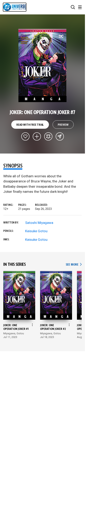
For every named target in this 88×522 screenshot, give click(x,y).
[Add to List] (37, 136)
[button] (72, 7)
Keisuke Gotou (36, 231)
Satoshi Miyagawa (39, 223)
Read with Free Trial (30, 125)
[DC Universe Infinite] (14, 7)
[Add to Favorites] (25, 136)
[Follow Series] (48, 136)
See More (74, 265)
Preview (63, 125)
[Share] (60, 136)
